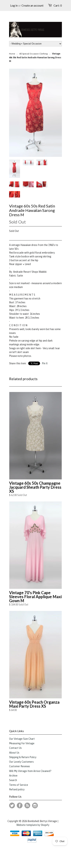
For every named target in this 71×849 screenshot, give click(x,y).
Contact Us (15, 747)
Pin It (45, 363)
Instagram (35, 805)
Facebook (20, 805)
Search (13, 780)
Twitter (12, 805)
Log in (14, 5)
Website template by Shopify (32, 824)
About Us (14, 752)
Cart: (58, 5)
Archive (13, 775)
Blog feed (27, 805)
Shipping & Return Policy (22, 757)
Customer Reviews (19, 766)
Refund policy (17, 789)
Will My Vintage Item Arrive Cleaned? (30, 771)
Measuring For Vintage (21, 743)
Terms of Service (18, 784)
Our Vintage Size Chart (22, 738)
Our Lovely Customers (21, 761)
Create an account (32, 5)
